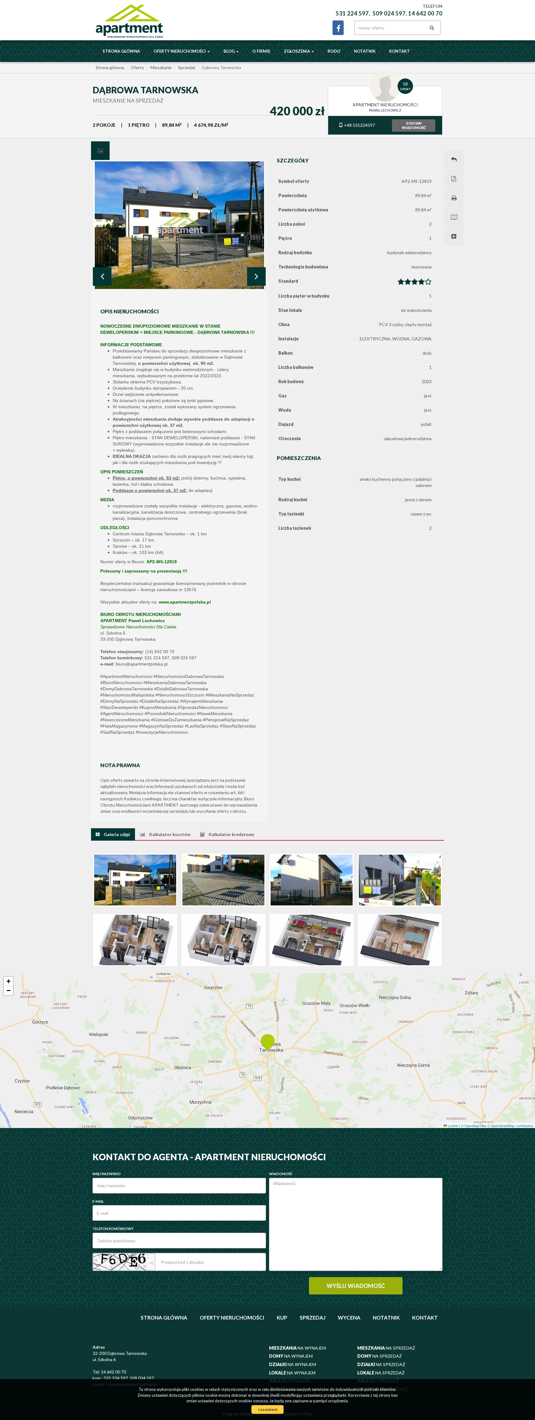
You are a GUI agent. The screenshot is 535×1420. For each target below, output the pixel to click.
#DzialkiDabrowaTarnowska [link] (181, 688)
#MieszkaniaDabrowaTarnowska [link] (175, 682)
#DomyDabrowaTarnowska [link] (126, 688)
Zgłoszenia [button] (297, 51)
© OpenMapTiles (473, 1125)
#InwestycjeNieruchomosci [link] (162, 732)
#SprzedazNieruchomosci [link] (203, 707)
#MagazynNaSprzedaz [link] (161, 725)
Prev (102, 276)
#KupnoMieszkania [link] (157, 707)
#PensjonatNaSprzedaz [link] (226, 719)
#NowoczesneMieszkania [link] (125, 719)
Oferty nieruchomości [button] (180, 51)
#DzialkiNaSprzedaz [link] (159, 701)
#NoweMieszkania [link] (215, 713)
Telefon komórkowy (113, 1229)
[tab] (100, 150)
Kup (282, 1317)
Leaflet (452, 1125)
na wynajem (297, 1348)
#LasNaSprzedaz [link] (202, 725)
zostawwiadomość (414, 125)
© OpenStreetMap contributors (510, 1125)
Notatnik (365, 51)
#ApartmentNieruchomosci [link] (126, 676)
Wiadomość (280, 1174)
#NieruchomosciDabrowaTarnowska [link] (189, 676)
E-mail (98, 1201)
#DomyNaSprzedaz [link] (119, 701)
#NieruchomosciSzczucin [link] (179, 694)
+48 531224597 (359, 125)
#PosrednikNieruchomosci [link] (170, 713)
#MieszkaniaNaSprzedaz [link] (230, 694)
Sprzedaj (312, 1317)
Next (256, 276)
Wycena (349, 1317)
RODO (334, 51)
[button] (267, 1042)
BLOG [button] (230, 51)
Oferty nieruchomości (232, 1317)
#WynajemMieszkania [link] (201, 701)
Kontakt (399, 51)
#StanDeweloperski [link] (119, 707)
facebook (338, 27)
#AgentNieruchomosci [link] (121, 713)
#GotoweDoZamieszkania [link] (176, 719)
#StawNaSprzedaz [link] (238, 725)
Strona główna (121, 51)
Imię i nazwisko (107, 1174)
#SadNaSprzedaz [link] (117, 732)
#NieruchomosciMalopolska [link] (127, 694)
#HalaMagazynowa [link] (119, 725)
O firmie (261, 51)
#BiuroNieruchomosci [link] (121, 682)
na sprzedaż (386, 1348)
